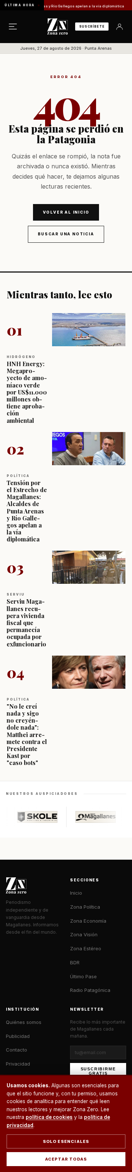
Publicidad (18, 1036)
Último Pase (83, 976)
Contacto (16, 1050)
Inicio (76, 893)
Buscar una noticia (66, 234)
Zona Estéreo (85, 948)
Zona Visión (84, 934)
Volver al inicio (66, 212)
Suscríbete (91, 26)
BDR (75, 962)
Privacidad (18, 1064)
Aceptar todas (66, 1159)
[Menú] (13, 26)
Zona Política (85, 907)
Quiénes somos (23, 1022)
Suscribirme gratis (98, 1071)
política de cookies (49, 1117)
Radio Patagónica (90, 990)
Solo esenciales (66, 1141)
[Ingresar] (119, 26)
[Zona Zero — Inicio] (57, 26)
